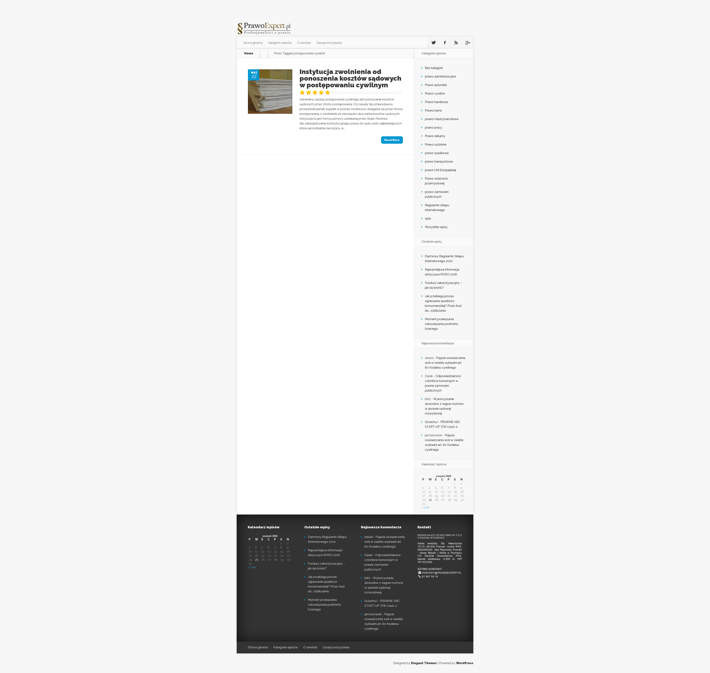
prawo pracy (433, 127)
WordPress (464, 663)
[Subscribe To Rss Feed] (456, 43)
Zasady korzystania (329, 43)
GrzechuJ (431, 422)
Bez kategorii (434, 68)
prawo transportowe (439, 161)
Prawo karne (433, 110)
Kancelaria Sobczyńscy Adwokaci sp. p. (374, 92)
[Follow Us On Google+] (467, 43)
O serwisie (304, 43)
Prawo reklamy (435, 136)
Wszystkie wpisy (436, 227)
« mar (425, 507)
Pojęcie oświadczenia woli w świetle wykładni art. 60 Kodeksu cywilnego (445, 362)
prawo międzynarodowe (441, 119)
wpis (428, 218)
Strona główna (253, 43)
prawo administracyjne (440, 76)
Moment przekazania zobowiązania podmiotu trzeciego (441, 323)
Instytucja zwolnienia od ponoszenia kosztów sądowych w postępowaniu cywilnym (350, 78)
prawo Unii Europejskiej (440, 170)
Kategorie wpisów (280, 43)
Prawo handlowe (436, 102)
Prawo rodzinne (435, 144)
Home (248, 53)
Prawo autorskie (436, 85)
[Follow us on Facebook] (444, 43)
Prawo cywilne (435, 93)
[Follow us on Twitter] (433, 43)
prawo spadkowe (437, 153)
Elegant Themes (424, 663)
